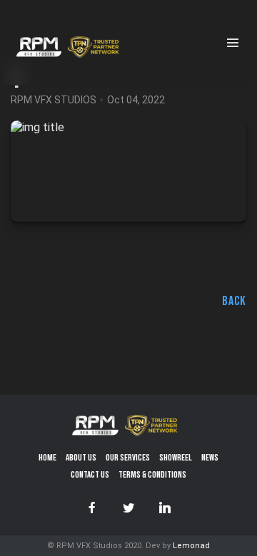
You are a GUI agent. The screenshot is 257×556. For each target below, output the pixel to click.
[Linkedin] (165, 507)
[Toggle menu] (235, 42)
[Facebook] (92, 507)
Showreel (175, 457)
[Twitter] (128, 507)
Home (47, 457)
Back (234, 301)
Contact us (90, 474)
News (209, 457)
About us (81, 457)
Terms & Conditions (152, 474)
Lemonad (191, 545)
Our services (128, 457)
